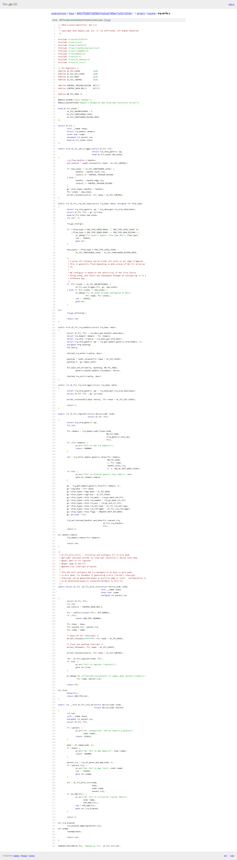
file (107, 20)
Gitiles (16, 855)
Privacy (24, 855)
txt (225, 855)
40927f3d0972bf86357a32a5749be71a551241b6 (104, 13)
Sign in (231, 4)
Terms (32, 855)
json (232, 855)
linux (71, 13)
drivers (141, 13)
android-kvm (58, 13)
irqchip (151, 13)
